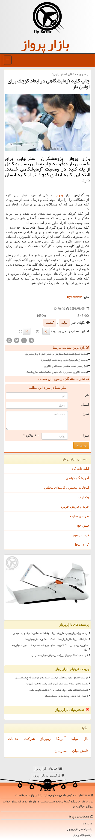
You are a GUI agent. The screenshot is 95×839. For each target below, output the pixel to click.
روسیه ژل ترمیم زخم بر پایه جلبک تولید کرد (64, 360)
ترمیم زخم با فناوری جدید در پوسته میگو (66, 696)
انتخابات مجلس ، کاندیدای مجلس (66, 487)
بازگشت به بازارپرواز (47, 775)
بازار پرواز (45, 44)
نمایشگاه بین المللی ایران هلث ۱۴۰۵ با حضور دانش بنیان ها (56, 639)
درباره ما (87, 823)
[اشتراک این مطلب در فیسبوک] (24, 340)
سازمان (61, 751)
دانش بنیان (80, 751)
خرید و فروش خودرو (75, 506)
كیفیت (50, 322)
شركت (29, 739)
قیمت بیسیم (81, 535)
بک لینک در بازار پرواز (79, 829)
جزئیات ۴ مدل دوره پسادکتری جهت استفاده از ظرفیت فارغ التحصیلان (51, 677)
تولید (64, 322)
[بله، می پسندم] (46, 331)
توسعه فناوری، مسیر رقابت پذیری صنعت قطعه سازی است (57, 372)
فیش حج (83, 525)
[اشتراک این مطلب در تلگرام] (31, 340)
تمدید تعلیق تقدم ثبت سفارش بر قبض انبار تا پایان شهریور (56, 354)
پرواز (59, 195)
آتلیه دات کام (80, 468)
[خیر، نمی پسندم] (26, 331)
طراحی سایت (79, 516)
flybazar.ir (74, 297)
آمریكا (60, 739)
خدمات (13, 739)
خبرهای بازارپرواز (46, 768)
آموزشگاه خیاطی (77, 478)
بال (85, 739)
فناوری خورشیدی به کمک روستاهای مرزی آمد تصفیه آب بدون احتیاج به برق (50, 647)
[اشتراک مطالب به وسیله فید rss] (9, 340)
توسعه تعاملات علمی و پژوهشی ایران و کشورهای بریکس (58, 690)
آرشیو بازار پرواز (82, 835)
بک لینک (83, 497)
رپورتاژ (45, 739)
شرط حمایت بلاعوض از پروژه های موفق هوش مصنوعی (60, 655)
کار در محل (81, 544)
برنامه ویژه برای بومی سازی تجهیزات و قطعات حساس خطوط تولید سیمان (50, 633)
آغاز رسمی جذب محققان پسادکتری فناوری (66, 366)
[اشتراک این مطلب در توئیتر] (16, 340)
